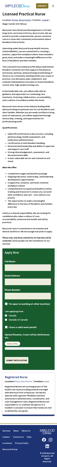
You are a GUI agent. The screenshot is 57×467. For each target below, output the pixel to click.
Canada (12, 315)
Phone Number (12, 289)
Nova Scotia (25, 20)
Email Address (13, 275)
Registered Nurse (16, 377)
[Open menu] (53, 6)
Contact (42, 5)
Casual (45, 20)
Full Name (11, 261)
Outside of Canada (18, 319)
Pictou (15, 20)
